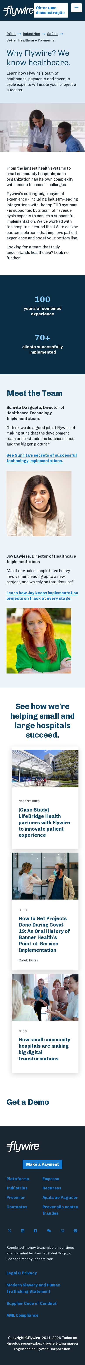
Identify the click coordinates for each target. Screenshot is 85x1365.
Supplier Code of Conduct (32, 1303)
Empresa (51, 1178)
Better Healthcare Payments (30, 40)
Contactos (17, 1207)
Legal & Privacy (22, 1273)
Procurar (16, 1197)
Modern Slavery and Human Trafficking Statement (33, 1288)
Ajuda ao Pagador (60, 1197)
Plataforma (18, 1178)
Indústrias (17, 1188)
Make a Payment (42, 1164)
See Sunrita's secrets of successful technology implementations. (42, 458)
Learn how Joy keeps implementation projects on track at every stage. (42, 596)
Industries (31, 34)
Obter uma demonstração (50, 10)
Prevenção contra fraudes (60, 1210)
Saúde (52, 34)
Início (11, 34)
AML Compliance (23, 1315)
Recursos (51, 1188)
